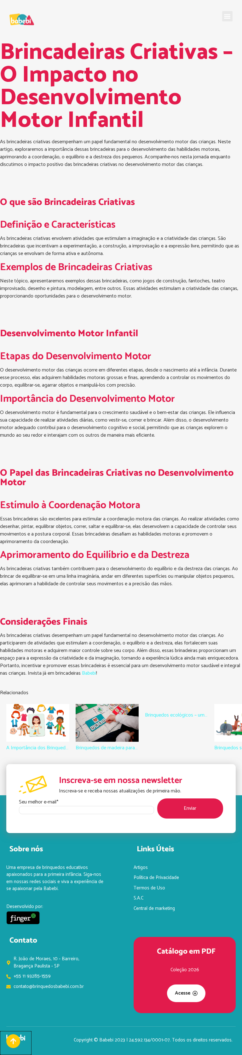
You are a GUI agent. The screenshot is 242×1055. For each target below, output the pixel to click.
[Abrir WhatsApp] (226, 1039)
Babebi (89, 673)
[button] (227, 16)
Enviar (190, 808)
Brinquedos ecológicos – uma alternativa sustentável (176, 715)
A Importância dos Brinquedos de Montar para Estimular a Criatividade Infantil (37, 748)
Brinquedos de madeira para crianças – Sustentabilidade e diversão (107, 748)
